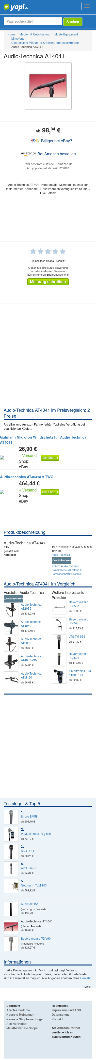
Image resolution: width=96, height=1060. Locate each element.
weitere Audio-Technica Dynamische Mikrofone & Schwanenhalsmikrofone (67, 569)
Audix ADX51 (30, 904)
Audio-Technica (61, 554)
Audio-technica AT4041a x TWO (26, 476)
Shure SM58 (29, 816)
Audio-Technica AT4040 (31, 624)
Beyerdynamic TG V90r (36, 938)
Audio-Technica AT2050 (31, 641)
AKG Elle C (28, 868)
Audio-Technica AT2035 (31, 606)
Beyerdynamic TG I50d (78, 656)
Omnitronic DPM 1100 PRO (80, 673)
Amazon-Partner (68, 1028)
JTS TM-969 (77, 636)
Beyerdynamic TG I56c (78, 604)
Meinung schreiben (48, 281)
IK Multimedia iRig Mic (36, 834)
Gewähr (85, 978)
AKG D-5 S (28, 851)
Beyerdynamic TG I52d (78, 621)
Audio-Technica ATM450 (31, 675)
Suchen (72, 21)
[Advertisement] (48, 356)
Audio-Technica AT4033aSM (31, 658)
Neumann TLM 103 (34, 885)
